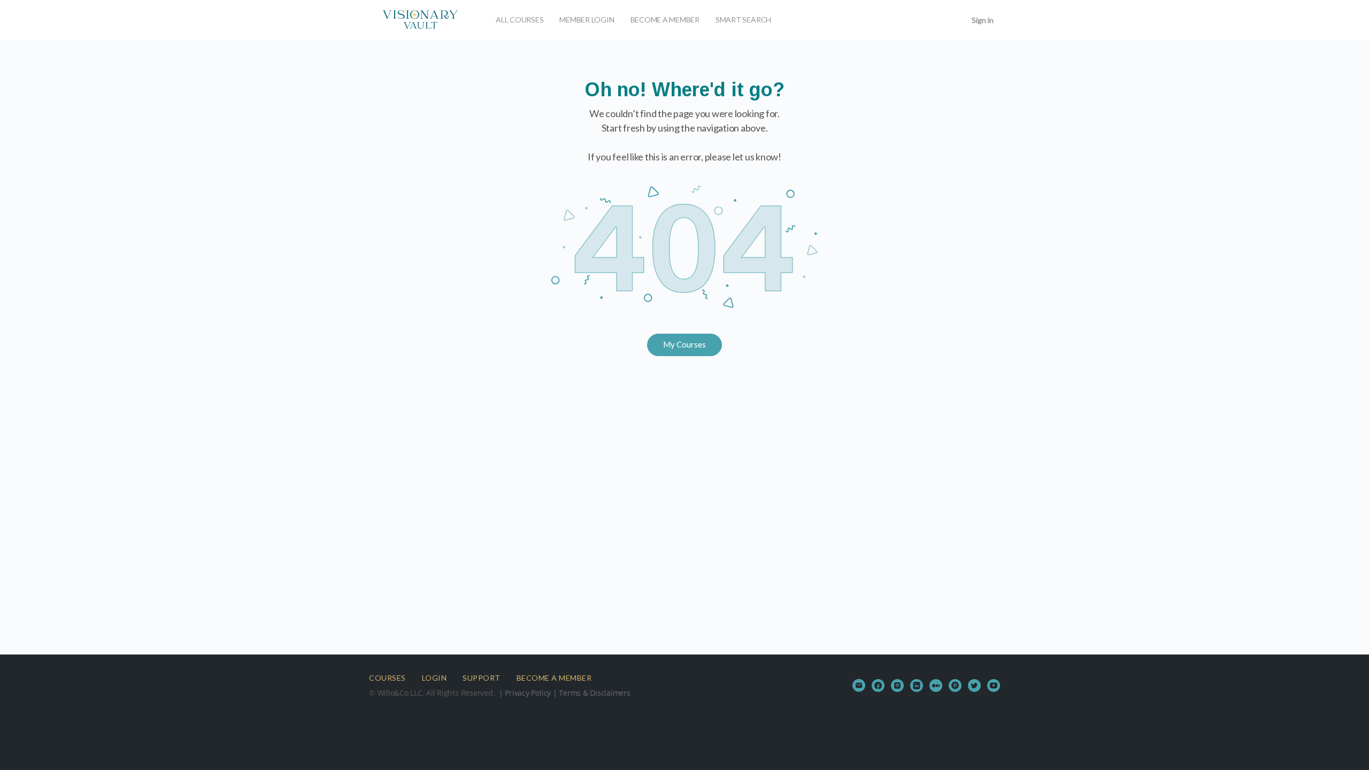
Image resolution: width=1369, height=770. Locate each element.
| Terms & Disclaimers (590, 693)
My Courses (684, 344)
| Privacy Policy (524, 693)
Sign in (983, 20)
